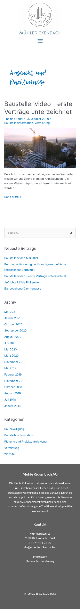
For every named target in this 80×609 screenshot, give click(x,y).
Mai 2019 (10, 368)
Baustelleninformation (18, 122)
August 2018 (12, 393)
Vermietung (42, 122)
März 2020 (11, 355)
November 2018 (14, 380)
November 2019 (14, 361)
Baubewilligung (14, 429)
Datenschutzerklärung (40, 561)
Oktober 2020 (13, 324)
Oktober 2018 (13, 387)
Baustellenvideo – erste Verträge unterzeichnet (35, 276)
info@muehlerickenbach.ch (40, 547)
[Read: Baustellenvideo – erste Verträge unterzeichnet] (40, 147)
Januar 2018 (12, 405)
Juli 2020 (10, 343)
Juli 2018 (10, 399)
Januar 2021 (12, 318)
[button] (40, 40)
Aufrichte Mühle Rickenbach (22, 282)
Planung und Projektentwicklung (25, 441)
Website (9, 454)
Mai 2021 (10, 311)
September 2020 (15, 330)
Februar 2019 (13, 374)
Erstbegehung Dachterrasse (22, 288)
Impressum (40, 556)
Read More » (12, 196)
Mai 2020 (10, 349)
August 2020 (12, 336)
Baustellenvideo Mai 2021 (21, 258)
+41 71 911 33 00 (40, 542)
